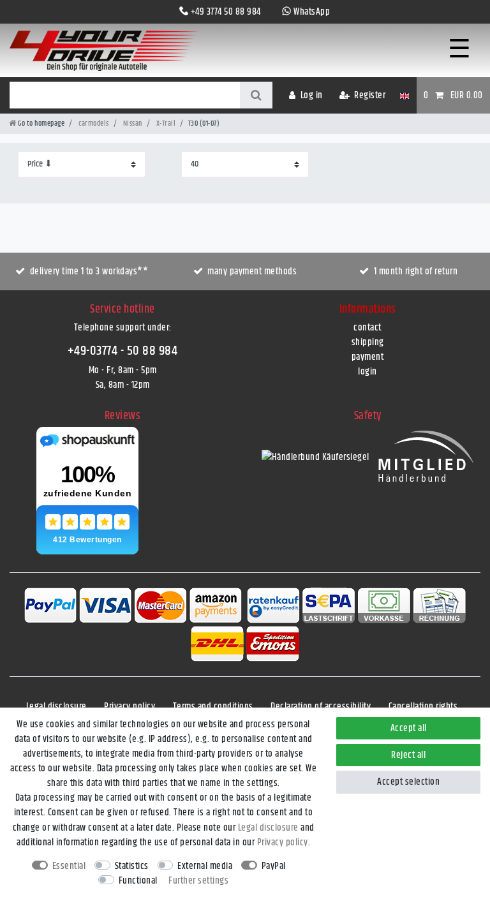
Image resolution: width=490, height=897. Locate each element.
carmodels (93, 123)
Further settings (198, 880)
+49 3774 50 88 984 (226, 11)
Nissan (131, 123)
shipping (368, 342)
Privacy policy (129, 706)
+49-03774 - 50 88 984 (123, 351)
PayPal (274, 866)
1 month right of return (416, 271)
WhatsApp (311, 11)
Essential (69, 866)
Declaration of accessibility (321, 706)
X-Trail (164, 123)
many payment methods (252, 271)
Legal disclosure (56, 706)
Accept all (408, 728)
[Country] (404, 95)
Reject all (408, 755)
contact (367, 327)
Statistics (132, 866)
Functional (138, 880)
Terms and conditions (213, 706)
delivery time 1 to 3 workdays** (89, 271)
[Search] (256, 95)
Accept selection (408, 782)
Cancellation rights (423, 706)
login (367, 371)
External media (204, 866)
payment (368, 357)
